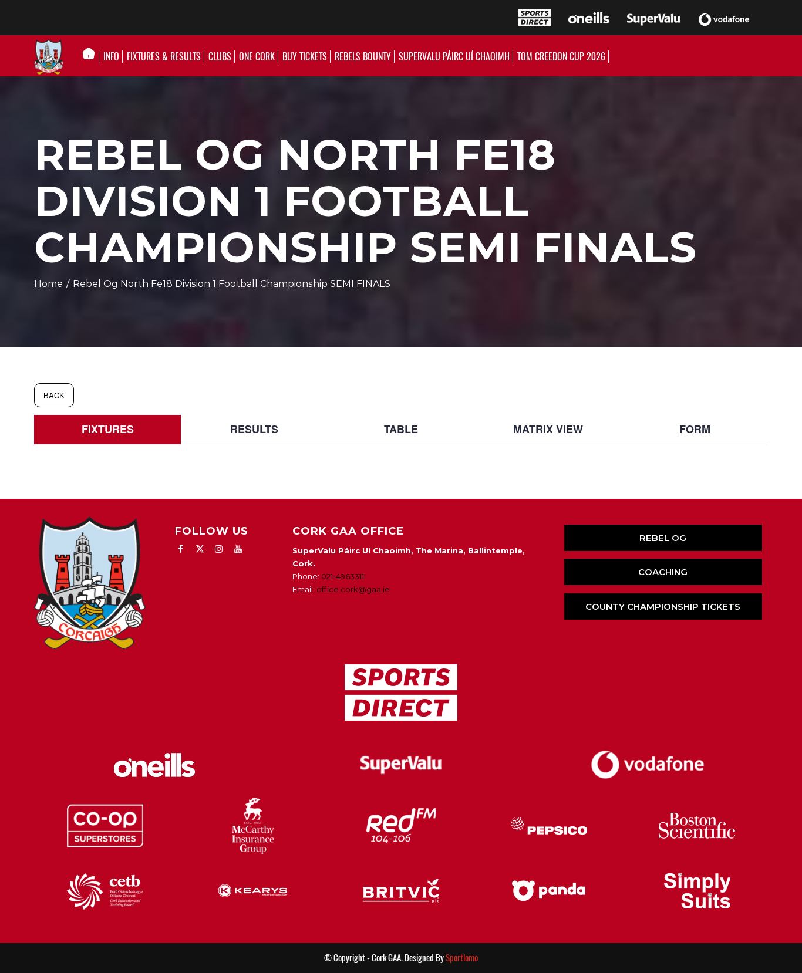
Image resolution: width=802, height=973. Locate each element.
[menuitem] (92, 56)
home (48, 283)
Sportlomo (462, 958)
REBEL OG (662, 537)
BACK (54, 395)
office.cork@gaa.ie (353, 589)
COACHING (663, 571)
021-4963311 (342, 576)
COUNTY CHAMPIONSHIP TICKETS (662, 606)
